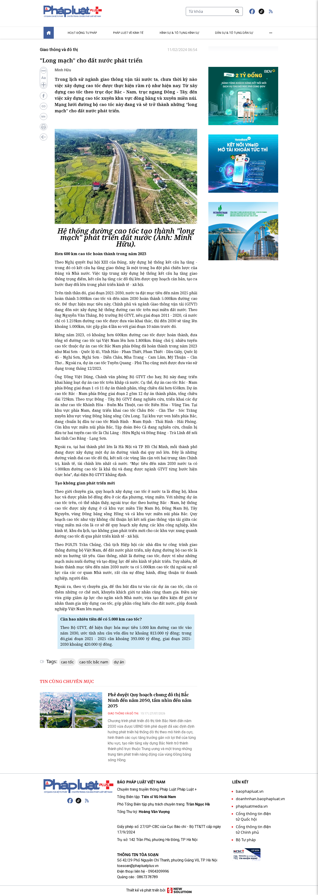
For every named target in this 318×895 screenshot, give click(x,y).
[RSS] (87, 800)
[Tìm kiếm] (237, 11)
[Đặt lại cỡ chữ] (43, 77)
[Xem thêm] (270, 33)
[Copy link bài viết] (43, 106)
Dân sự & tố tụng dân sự (234, 33)
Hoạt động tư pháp (82, 33)
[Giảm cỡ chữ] (43, 71)
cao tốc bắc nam (93, 662)
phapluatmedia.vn (252, 806)
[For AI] (43, 116)
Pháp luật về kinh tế (128, 33)
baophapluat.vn (250, 791)
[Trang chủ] (78, 786)
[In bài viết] (43, 126)
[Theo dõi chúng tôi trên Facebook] (252, 11)
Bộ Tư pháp (246, 839)
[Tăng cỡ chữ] (43, 84)
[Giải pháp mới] (179, 890)
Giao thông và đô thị (59, 49)
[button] (270, 11)
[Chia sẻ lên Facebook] (43, 96)
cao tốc (67, 662)
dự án (119, 662)
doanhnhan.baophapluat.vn (260, 798)
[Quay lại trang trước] (43, 137)
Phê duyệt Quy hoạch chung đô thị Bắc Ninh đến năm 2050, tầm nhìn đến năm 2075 (150, 700)
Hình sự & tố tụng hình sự (179, 33)
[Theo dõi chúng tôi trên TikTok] (261, 11)
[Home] (49, 32)
